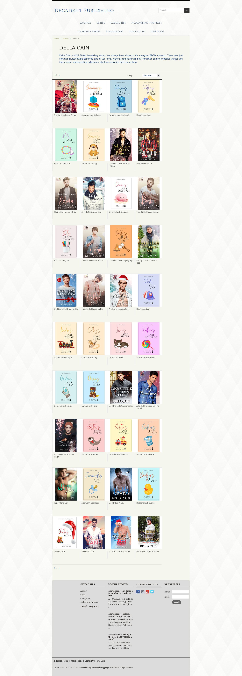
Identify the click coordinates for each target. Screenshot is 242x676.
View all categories (89, 606)
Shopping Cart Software (109, 668)
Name (167, 592)
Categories (118, 23)
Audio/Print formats (147, 23)
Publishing (84, 10)
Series (101, 23)
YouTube (147, 591)
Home (56, 39)
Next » (59, 75)
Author (85, 23)
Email (166, 597)
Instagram (143, 591)
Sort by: (129, 75)
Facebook (138, 591)
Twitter (152, 591)
